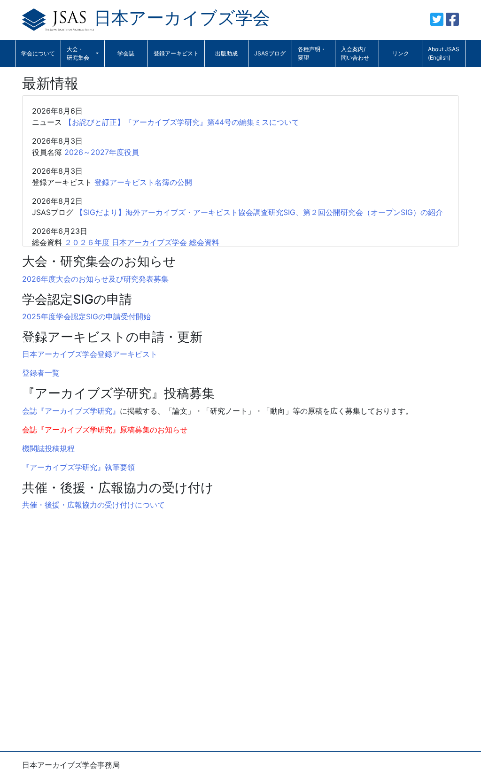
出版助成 (226, 53)
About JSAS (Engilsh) (443, 53)
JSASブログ (270, 53)
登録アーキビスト (176, 53)
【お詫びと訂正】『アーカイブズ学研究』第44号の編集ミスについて (181, 122)
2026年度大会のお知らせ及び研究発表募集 (95, 279)
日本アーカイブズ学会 (182, 17)
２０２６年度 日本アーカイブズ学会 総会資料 (141, 242)
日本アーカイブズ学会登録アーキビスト (89, 354)
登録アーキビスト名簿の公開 (143, 182)
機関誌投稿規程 (48, 448)
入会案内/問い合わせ (355, 53)
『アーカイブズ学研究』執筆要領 (78, 467)
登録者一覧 (41, 372)
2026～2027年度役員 (101, 152)
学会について (38, 53)
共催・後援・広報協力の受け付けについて (93, 504)
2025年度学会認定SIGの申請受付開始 (86, 316)
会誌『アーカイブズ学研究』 (71, 411)
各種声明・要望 (312, 53)
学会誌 (125, 53)
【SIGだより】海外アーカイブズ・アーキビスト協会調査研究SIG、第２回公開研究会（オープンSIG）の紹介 (259, 212)
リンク (400, 53)
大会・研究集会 (78, 53)
